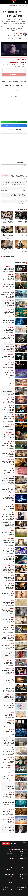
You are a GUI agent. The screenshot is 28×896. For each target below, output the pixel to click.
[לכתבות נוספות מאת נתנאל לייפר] (25, 34)
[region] (14, 49)
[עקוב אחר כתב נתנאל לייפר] (15, 33)
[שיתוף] (16, 38)
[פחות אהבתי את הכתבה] (10, 91)
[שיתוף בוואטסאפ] (20, 38)
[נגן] (14, 49)
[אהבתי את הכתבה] (17, 91)
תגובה (2, 184)
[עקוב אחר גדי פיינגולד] (20, 82)
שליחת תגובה (5, 175)
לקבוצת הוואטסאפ (13, 122)
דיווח (6, 184)
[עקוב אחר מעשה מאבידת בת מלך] (7, 82)
